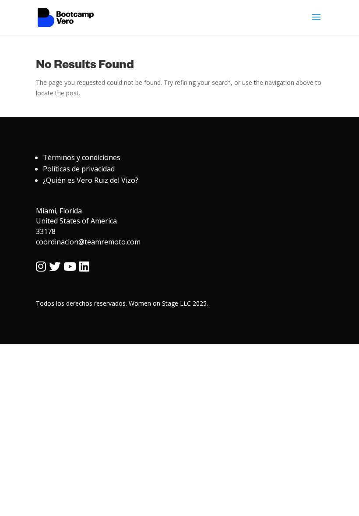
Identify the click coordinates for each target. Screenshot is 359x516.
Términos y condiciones (81, 157)
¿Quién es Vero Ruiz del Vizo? (90, 180)
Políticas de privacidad (79, 169)
